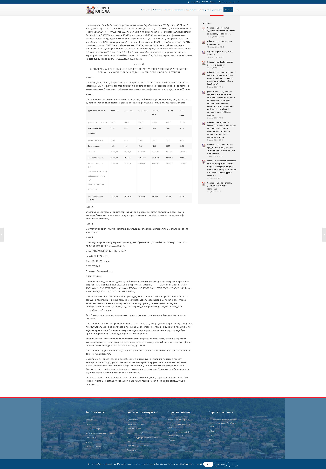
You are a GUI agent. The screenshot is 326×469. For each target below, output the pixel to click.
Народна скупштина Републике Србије (181, 426)
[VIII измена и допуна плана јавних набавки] (2, 235)
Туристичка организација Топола (100, 433)
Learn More (220, 464)
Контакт (89, 419)
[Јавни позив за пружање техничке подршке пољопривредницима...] (324, 235)
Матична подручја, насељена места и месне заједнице (142, 439)
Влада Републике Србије (178, 419)
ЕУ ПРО (211, 435)
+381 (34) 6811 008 (201, 2)
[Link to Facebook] (238, 2)
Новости (213, 2)
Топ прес (90, 442)
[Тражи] (237, 10)
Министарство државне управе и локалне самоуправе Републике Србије (222, 423)
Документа (223, 2)
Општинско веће (134, 428)
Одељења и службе (135, 433)
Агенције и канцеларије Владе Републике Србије (181, 434)
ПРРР (210, 440)
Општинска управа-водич (138, 445)
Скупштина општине (135, 424)
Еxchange (212, 431)
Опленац (89, 424)
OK (208, 464)
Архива (232, 2)
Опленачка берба (93, 446)
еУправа (171, 440)
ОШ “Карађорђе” (93, 428)
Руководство (132, 419)
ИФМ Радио (91, 437)
